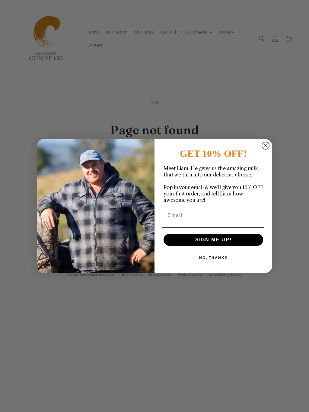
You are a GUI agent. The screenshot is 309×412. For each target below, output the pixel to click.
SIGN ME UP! (213, 239)
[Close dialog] (265, 145)
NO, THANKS (213, 258)
